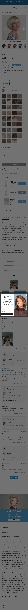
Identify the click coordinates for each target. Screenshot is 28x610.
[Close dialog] (26, 295)
